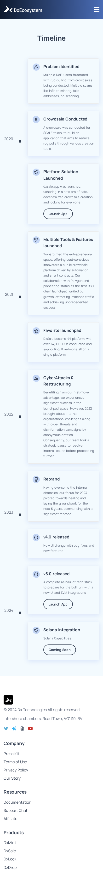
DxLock (10, 859)
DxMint (10, 842)
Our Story (12, 778)
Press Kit (11, 753)
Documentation (17, 802)
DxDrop (10, 867)
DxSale (10, 850)
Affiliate (10, 818)
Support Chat (15, 810)
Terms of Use (15, 761)
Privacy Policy (16, 770)
